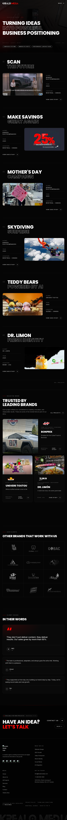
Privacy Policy (30, 802)
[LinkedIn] (18, 761)
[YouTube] (11, 761)
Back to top (44, 805)
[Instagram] (7, 761)
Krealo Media (8, 804)
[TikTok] (14, 761)
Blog (58, 726)
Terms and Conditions (45, 802)
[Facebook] (4, 761)
